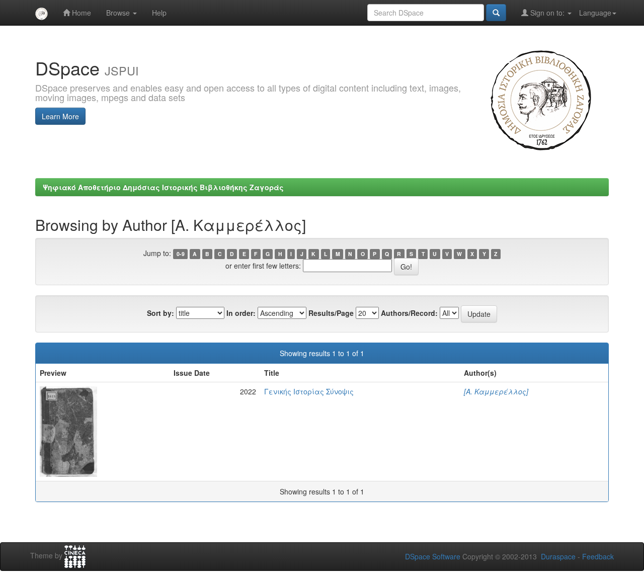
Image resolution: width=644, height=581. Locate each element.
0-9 (181, 254)
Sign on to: (547, 13)
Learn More (60, 116)
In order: (241, 313)
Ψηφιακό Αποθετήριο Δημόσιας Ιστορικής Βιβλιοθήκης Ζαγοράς (163, 187)
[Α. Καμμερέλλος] (496, 391)
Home (80, 13)
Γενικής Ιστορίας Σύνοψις (309, 391)
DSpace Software (432, 556)
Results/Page (331, 313)
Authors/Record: (409, 313)
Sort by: (160, 313)
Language (595, 13)
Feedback (598, 556)
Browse (119, 13)
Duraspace (558, 556)
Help (159, 13)
